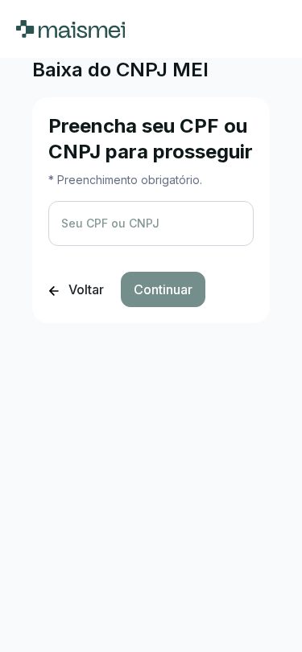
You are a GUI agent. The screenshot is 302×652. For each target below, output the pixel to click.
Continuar (163, 289)
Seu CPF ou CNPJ (110, 223)
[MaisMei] (70, 29)
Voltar (84, 289)
